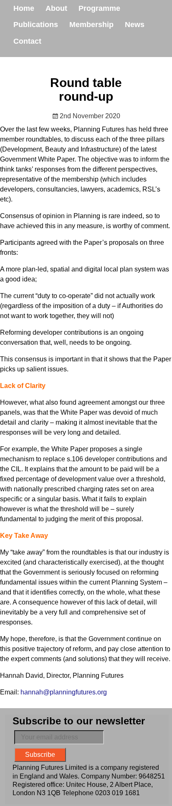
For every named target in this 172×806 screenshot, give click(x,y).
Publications (35, 24)
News (134, 24)
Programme (99, 8)
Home (23, 8)
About (56, 8)
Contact (27, 41)
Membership (91, 24)
